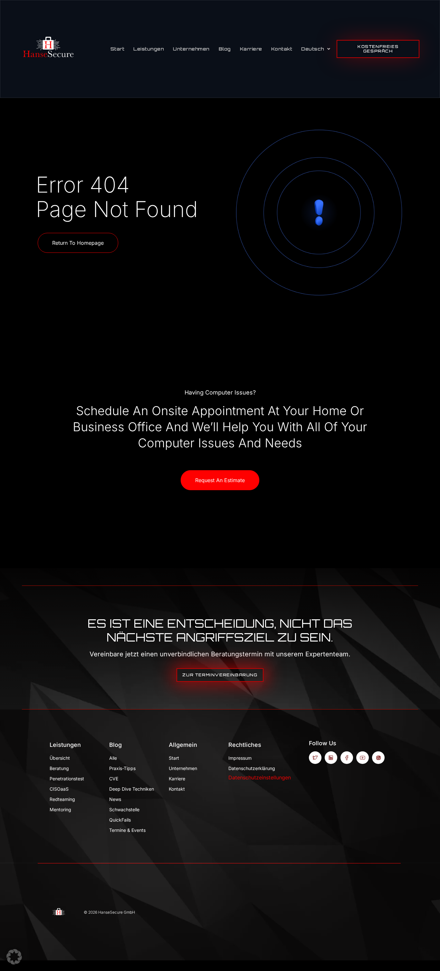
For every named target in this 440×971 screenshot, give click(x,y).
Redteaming (62, 799)
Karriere (251, 49)
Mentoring (60, 809)
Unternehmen (191, 49)
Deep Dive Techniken (131, 789)
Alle (113, 758)
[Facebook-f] (346, 757)
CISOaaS (59, 789)
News (115, 799)
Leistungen (148, 49)
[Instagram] (378, 757)
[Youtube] (362, 757)
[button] (14, 957)
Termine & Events (127, 830)
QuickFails (120, 820)
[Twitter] (315, 757)
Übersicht (60, 758)
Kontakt (281, 49)
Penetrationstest (67, 778)
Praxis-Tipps (122, 768)
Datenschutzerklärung (251, 768)
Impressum (240, 758)
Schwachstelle (124, 809)
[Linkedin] (331, 757)
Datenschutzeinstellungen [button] (259, 777)
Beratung (59, 768)
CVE (113, 778)
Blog (225, 49)
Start (117, 49)
